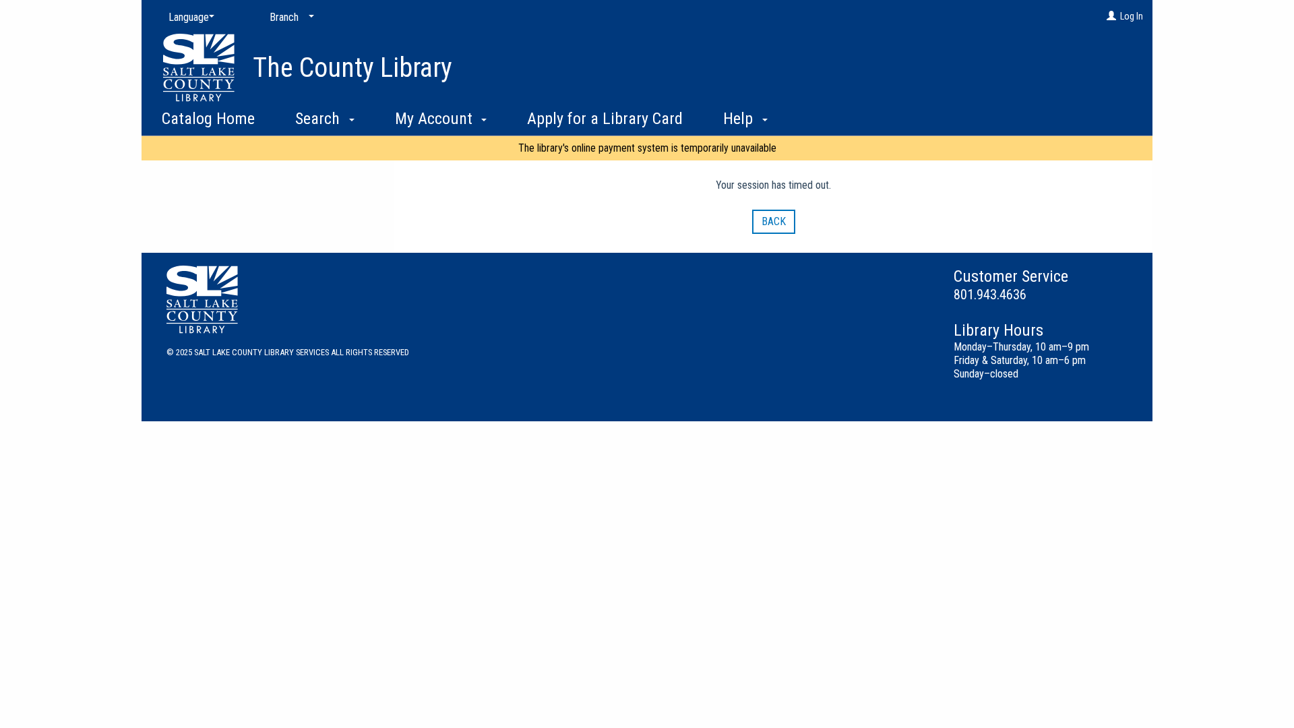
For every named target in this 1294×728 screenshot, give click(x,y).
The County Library (352, 68)
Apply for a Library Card (605, 118)
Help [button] (740, 118)
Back (774, 221)
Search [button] (319, 118)
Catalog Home (208, 118)
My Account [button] (435, 118)
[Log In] (1111, 16)
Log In (1131, 16)
